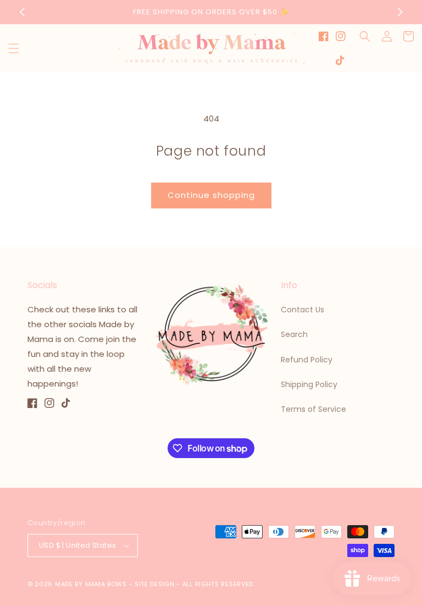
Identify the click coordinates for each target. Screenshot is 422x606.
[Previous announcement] (22, 12)
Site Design (155, 584)
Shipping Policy (309, 384)
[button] (14, 48)
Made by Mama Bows (91, 584)
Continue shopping (211, 195)
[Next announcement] (400, 12)
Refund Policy (306, 359)
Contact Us (302, 309)
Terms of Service (313, 409)
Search (294, 334)
